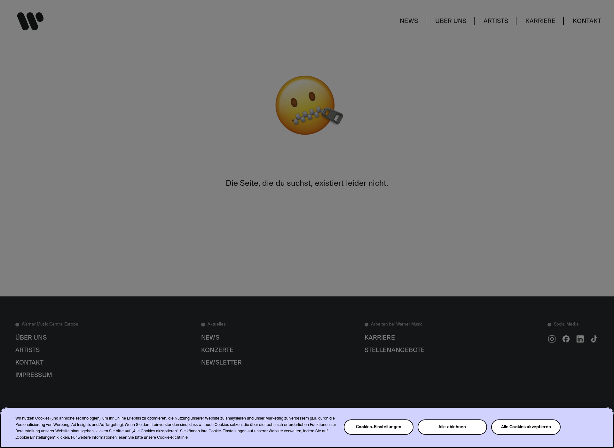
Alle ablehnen (452, 427)
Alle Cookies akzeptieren (526, 427)
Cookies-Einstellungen (379, 427)
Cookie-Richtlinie (172, 438)
